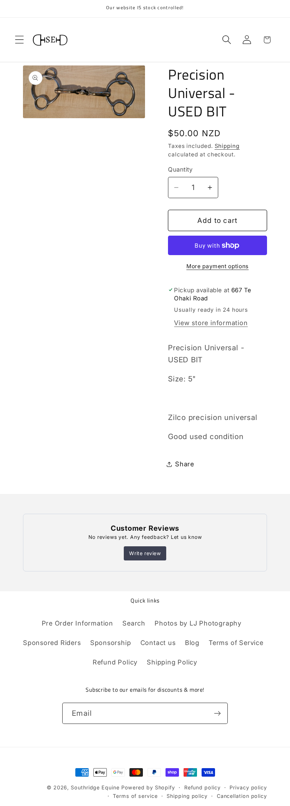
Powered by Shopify (148, 787)
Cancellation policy (242, 796)
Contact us (158, 642)
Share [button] (184, 464)
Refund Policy (115, 662)
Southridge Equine (96, 787)
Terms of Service (236, 642)
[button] (19, 40)
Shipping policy (187, 796)
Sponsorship (110, 642)
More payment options (217, 266)
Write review (145, 553)
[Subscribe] (217, 713)
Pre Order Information (77, 623)
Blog (192, 642)
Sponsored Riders (52, 642)
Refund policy (202, 787)
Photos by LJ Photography (198, 623)
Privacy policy (248, 787)
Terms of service (135, 796)
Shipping (227, 146)
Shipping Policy (172, 662)
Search (133, 623)
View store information (211, 323)
